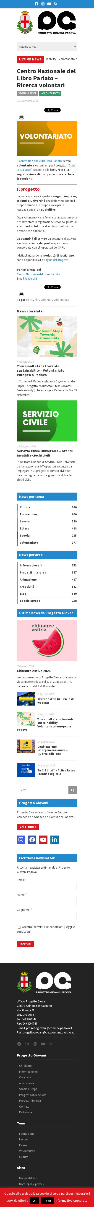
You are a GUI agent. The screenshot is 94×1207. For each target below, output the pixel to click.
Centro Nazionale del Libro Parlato (40, 161)
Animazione (28, 579)
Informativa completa (71, 1200)
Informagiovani (31, 565)
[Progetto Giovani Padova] (46, 32)
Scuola (25, 535)
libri (37, 300)
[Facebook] (32, 840)
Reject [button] (47, 1201)
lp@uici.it (31, 278)
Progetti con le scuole (32, 1095)
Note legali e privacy (31, 1184)
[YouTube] (43, 840)
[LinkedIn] (54, 840)
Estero (24, 528)
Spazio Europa (30, 601)
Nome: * (22, 895)
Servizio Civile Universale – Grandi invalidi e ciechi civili (45, 453)
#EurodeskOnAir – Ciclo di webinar (55, 701)
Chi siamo (25, 1066)
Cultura (25, 507)
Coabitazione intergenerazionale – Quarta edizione (52, 750)
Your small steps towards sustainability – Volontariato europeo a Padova (41, 370)
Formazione (28, 514)
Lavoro (25, 521)
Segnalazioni (27, 93)
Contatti (24, 1106)
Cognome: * (24, 910)
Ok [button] (34, 1201)
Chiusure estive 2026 (33, 670)
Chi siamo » (28, 827)
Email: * (21, 880)
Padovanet (26, 1112)
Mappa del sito (28, 1178)
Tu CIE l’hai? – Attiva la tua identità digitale (56, 772)
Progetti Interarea (33, 572)
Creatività (27, 587)
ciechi (29, 300)
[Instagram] (21, 840)
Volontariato (50, 93)
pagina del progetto (56, 260)
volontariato (62, 300)
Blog (23, 594)
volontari (46, 300)
